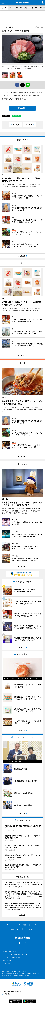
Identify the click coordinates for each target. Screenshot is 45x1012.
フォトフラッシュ (7, 27)
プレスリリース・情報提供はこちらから (15, 954)
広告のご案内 (7, 963)
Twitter (25, 943)
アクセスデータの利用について (12, 957)
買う (25, 8)
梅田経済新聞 (22, 2)
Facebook (19, 943)
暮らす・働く (33, 8)
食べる (11, 8)
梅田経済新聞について (9, 951)
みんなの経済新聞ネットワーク (22, 984)
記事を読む (22, 108)
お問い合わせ (7, 960)
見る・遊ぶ (19, 8)
